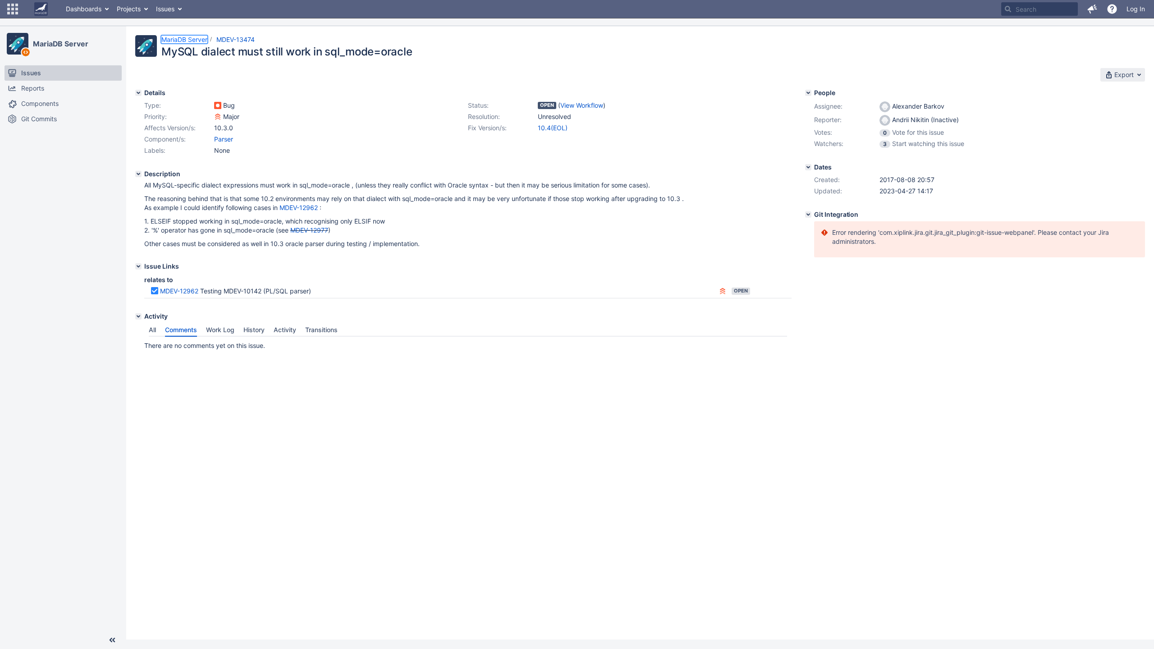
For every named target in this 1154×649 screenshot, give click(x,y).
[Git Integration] (808, 214)
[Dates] (808, 167)
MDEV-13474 (235, 39)
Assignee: (828, 106)
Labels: (154, 150)
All (152, 330)
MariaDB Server (60, 43)
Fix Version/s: (487, 128)
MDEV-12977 (309, 230)
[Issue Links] (138, 266)
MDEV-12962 (298, 207)
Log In (1136, 9)
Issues (165, 9)
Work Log (220, 330)
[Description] (138, 174)
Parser (223, 139)
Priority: (155, 116)
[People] (808, 93)
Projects (129, 9)
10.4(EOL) (553, 128)
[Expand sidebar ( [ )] (112, 640)
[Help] (1112, 9)
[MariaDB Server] (17, 44)
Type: (152, 105)
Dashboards (83, 9)
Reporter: (828, 119)
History (254, 330)
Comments (181, 330)
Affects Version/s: (170, 128)
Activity (285, 330)
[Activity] (138, 316)
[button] (13, 9)
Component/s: (165, 139)
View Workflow (581, 105)
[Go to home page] (41, 9)
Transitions (321, 330)
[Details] (138, 93)
